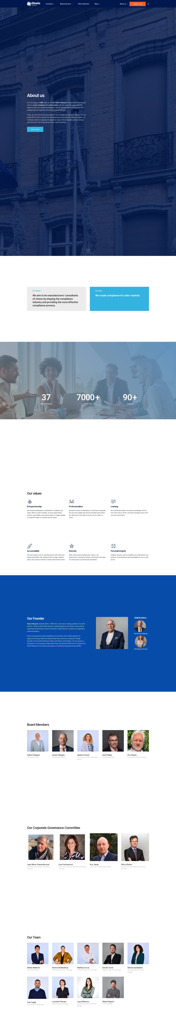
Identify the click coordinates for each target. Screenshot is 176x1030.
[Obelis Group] (33, 4)
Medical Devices (65, 4)
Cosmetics (49, 4)
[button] (35, 129)
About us (123, 4)
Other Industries (83, 4)
